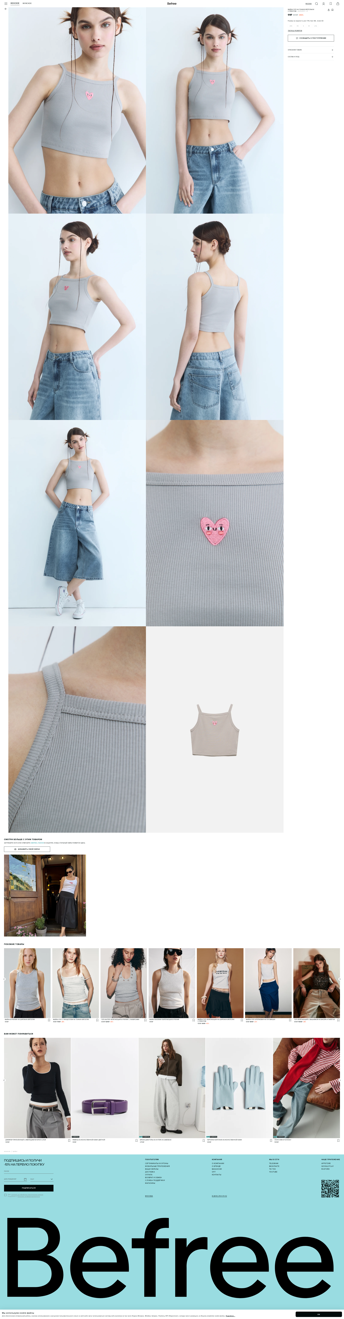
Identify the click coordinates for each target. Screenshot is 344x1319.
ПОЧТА (6, 1171)
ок (319, 1314)
